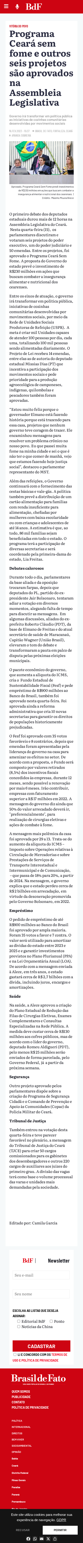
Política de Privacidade (30, 1407)
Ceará (15, 1465)
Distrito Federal (20, 1472)
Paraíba (16, 1487)
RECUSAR (23, 1530)
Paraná (15, 1494)
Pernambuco (18, 1501)
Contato (18, 1402)
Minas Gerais (19, 1480)
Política (17, 1420)
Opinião (16, 1451)
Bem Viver (18, 1439)
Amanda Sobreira (21, 135)
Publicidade (21, 1397)
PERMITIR (60, 1530)
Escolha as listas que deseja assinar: (35, 1313)
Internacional (21, 1426)
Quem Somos (21, 1391)
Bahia (15, 1458)
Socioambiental (22, 1445)
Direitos (17, 1433)
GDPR (61, 1520)
